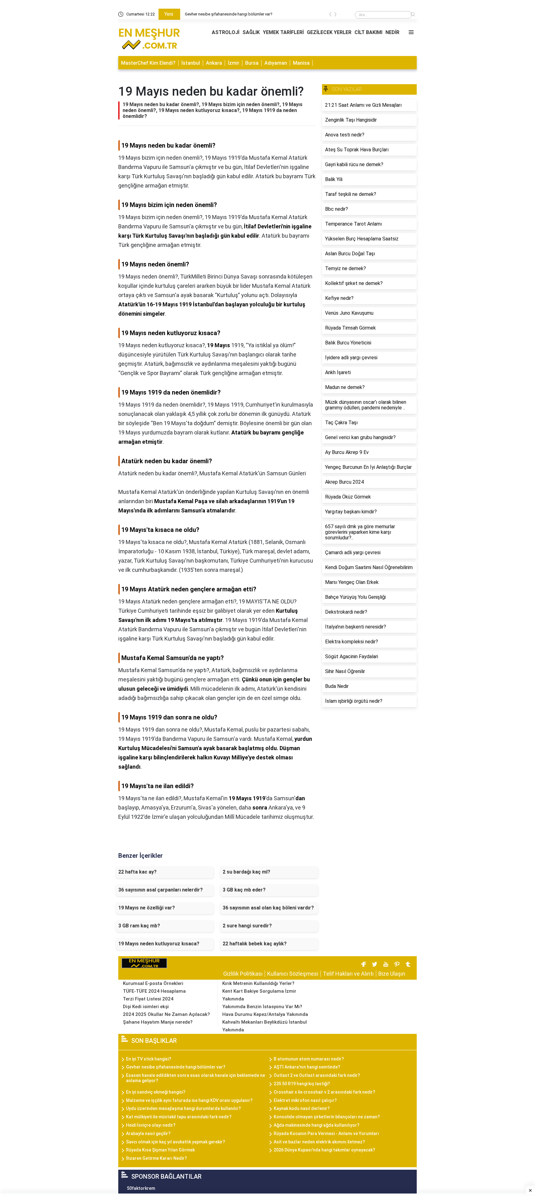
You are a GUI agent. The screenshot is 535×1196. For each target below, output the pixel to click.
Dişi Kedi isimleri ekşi (146, 1006)
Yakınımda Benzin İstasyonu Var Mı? (262, 1006)
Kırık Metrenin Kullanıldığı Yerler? (258, 983)
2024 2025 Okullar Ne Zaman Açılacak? (166, 1014)
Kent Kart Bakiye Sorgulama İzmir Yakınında (259, 995)
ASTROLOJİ (225, 32)
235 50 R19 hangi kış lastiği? (302, 1083)
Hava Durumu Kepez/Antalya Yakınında (265, 1014)
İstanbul (190, 63)
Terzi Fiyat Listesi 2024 (148, 999)
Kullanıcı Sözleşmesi (292, 973)
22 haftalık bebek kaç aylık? (255, 944)
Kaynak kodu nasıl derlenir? (302, 1108)
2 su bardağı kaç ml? (246, 872)
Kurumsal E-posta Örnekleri (153, 983)
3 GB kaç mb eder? (244, 890)
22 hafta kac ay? (137, 872)
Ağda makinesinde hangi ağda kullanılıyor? (316, 1125)
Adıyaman (275, 63)
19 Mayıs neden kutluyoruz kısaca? (158, 944)
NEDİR (392, 32)
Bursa (252, 63)
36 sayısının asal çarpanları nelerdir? (160, 890)
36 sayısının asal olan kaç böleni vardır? (268, 908)
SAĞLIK (251, 32)
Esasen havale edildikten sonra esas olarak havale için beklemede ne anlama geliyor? (195, 1078)
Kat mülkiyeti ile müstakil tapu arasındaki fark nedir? (179, 1116)
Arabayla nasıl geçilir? (148, 1133)
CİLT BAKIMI (368, 32)
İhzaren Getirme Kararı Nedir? (156, 1158)
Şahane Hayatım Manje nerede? (158, 1022)
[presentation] (330, 15)
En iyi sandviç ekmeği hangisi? (155, 1092)
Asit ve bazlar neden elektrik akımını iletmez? (319, 1141)
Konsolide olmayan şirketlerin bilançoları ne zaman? (327, 1116)
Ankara (214, 63)
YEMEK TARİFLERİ (283, 32)
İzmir (233, 63)
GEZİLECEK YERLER (329, 32)
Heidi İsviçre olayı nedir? (151, 1125)
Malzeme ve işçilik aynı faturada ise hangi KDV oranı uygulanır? (189, 1100)
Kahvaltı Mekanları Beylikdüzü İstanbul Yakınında (264, 1026)
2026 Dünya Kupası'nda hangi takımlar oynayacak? (324, 1149)
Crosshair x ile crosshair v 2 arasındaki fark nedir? (324, 1092)
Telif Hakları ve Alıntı (348, 973)
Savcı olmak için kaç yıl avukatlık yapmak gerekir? (175, 1141)
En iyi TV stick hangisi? (148, 1058)
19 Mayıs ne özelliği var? (146, 908)
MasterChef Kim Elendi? (148, 63)
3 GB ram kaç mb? (139, 926)
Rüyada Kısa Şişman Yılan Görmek (160, 1149)
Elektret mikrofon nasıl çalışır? (305, 1100)
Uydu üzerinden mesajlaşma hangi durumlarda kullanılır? (183, 1108)
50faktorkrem (141, 1188)
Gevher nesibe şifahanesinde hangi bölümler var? (228, 14)
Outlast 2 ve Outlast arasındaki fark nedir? (317, 1075)
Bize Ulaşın (391, 973)
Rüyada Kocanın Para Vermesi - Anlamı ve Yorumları (326, 1133)
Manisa (301, 63)
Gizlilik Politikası (243, 973)
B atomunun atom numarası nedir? (309, 1058)
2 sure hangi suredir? (247, 926)
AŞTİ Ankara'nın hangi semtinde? (307, 1066)
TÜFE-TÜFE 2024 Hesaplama (154, 991)
